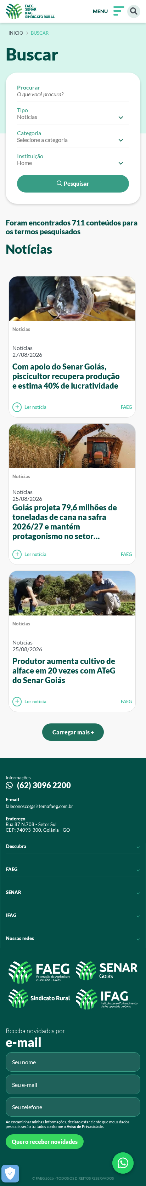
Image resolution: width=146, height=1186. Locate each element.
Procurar (28, 87)
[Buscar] (133, 11)
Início (16, 33)
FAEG (126, 407)
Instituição (30, 156)
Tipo (22, 110)
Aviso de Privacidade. (85, 1126)
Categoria (29, 133)
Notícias (21, 329)
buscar (40, 33)
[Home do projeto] (30, 11)
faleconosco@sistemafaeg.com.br (39, 806)
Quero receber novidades (45, 1141)
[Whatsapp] (123, 1163)
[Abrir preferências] (10, 1173)
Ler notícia (35, 407)
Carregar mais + (73, 732)
